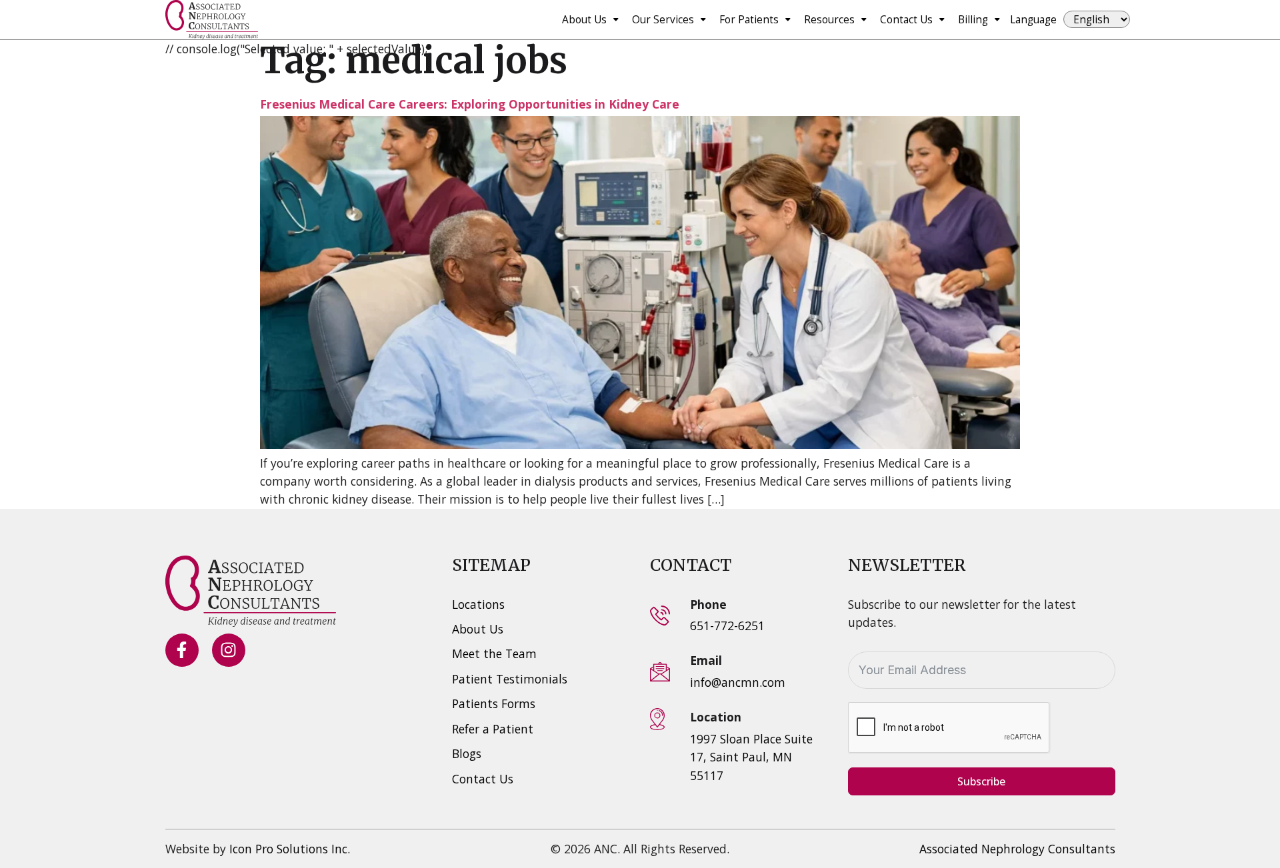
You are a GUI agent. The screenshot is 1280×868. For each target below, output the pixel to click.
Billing (973, 19)
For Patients (749, 19)
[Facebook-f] (182, 650)
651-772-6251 (727, 626)
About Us (584, 19)
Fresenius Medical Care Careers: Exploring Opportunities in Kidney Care (469, 104)
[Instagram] (228, 650)
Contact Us (906, 19)
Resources (829, 19)
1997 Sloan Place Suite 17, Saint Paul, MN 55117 (751, 757)
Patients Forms (493, 703)
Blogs (466, 753)
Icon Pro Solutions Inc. (289, 849)
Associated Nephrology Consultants (1017, 849)
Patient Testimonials (509, 679)
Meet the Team (494, 653)
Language (1033, 19)
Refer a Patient (492, 729)
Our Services (663, 19)
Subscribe (981, 781)
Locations (478, 604)
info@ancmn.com (737, 682)
